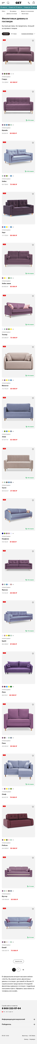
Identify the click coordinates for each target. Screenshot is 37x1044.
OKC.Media (32, 1035)
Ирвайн (5, 130)
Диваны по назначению (27, 11)
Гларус (4, 79)
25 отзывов (31, 477)
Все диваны (13, 11)
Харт (4, 232)
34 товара (14, 33)
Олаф (4, 794)
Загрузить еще (18, 961)
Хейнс (4, 181)
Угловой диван (6, 791)
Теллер (4, 334)
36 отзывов (31, 784)
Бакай (4, 947)
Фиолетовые (25, 13)
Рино (4, 743)
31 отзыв (31, 937)
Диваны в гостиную (12, 13)
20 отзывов (31, 375)
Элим (4, 437)
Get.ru (3, 11)
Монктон (5, 385)
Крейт (4, 641)
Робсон (5, 845)
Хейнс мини (6, 283)
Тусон (4, 488)
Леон (4, 692)
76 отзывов (31, 631)
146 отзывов (30, 171)
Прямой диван (6, 76)
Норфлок (5, 539)
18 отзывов (31, 426)
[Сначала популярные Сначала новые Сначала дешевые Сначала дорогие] (28, 33)
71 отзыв (31, 886)
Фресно (5, 590)
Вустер (4, 896)
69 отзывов (31, 273)
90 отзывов (31, 324)
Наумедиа (32, 1039)
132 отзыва (31, 120)
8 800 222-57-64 (29, 3)
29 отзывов (31, 528)
